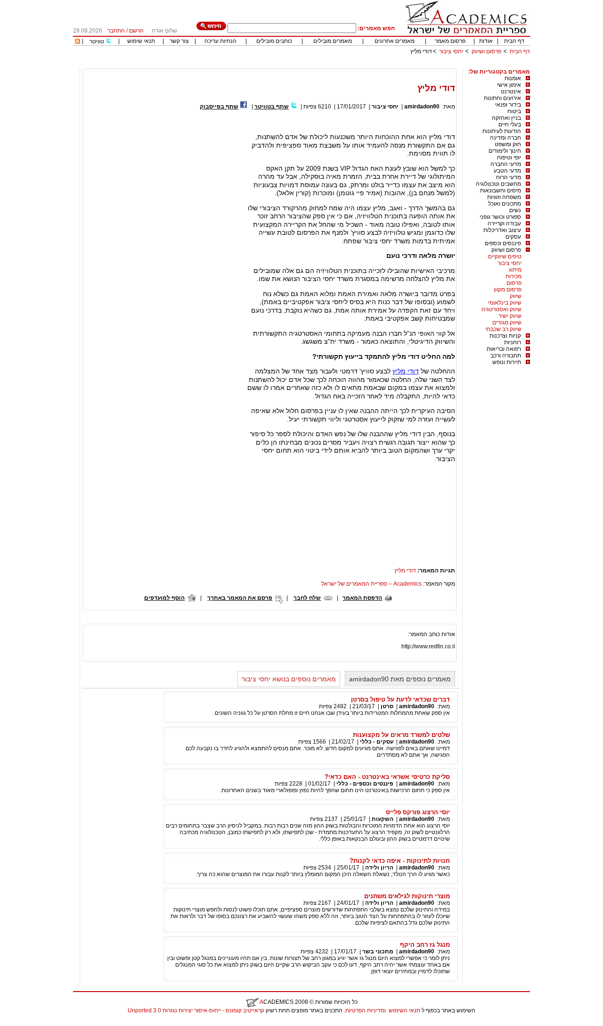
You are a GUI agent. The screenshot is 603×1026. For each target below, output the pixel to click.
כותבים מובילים (274, 41)
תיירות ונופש (506, 362)
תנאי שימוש (141, 41)
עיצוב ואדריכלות (502, 230)
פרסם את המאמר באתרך (239, 598)
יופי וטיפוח (509, 157)
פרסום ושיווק (486, 51)
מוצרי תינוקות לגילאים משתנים (407, 896)
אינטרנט (511, 91)
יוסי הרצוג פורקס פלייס (418, 812)
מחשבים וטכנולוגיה (498, 184)
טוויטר (97, 41)
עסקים (513, 236)
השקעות (382, 819)
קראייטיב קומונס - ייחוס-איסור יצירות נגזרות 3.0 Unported (196, 1010)
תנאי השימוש (404, 1010)
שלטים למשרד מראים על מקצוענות (401, 734)
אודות (486, 41)
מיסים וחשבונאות (500, 190)
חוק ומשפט (508, 144)
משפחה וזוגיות (504, 197)
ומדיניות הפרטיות (365, 1010)
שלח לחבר (307, 598)
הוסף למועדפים (164, 598)
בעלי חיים (509, 124)
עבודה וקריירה (504, 223)
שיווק (516, 296)
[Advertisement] (358, 64)
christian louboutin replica (37, 1022)
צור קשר (179, 41)
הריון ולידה (379, 867)
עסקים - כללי (376, 741)
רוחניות (512, 342)
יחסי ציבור (451, 51)
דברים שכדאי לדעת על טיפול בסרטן (400, 699)
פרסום (514, 283)
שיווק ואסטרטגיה (501, 309)
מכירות (513, 276)
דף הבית (514, 41)
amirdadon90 (422, 106)
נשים (515, 210)
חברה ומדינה (505, 137)
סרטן (387, 706)
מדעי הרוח (508, 177)
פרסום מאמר (450, 41)
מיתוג (515, 269)
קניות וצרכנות (505, 335)
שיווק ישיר (510, 316)
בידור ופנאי (508, 104)
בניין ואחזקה (506, 118)
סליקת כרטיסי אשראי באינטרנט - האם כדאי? (387, 776)
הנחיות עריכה (220, 41)
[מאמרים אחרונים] (77, 42)
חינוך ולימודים (505, 151)
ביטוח (514, 111)
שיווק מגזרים (507, 322)
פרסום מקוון (508, 289)
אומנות (513, 78)
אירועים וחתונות (502, 98)
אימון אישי (509, 85)
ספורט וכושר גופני (500, 217)
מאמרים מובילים (332, 41)
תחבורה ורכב (505, 355)
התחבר (116, 30)
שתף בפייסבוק (219, 106)
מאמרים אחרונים (395, 41)
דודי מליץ (405, 371)
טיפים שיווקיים (505, 256)
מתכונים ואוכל (504, 203)
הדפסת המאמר (362, 598)
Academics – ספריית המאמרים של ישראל (371, 583)
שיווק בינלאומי (505, 302)
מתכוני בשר (377, 951)
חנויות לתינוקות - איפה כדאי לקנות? (400, 860)
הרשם (136, 30)
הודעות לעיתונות (501, 131)
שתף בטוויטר (271, 106)
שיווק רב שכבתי (503, 329)
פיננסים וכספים (503, 243)
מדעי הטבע (507, 170)
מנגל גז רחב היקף (425, 944)
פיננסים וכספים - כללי (364, 783)
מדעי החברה (505, 164)
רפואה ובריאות (504, 349)
